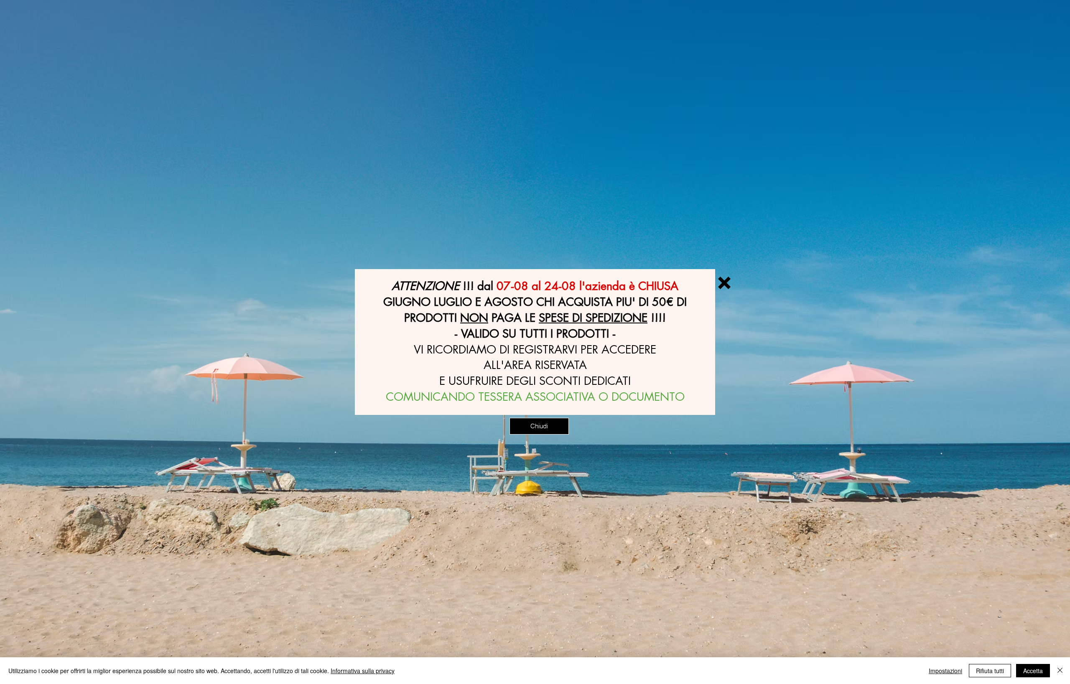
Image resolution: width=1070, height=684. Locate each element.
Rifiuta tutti (990, 670)
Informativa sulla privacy (363, 670)
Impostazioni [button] (945, 670)
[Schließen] (1060, 670)
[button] (724, 283)
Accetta (1033, 670)
